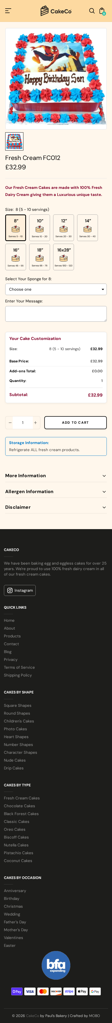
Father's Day (15, 922)
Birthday (11, 898)
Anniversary (15, 890)
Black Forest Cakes (21, 813)
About (9, 628)
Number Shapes (18, 744)
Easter (10, 945)
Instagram (24, 590)
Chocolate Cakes (19, 806)
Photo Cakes (15, 729)
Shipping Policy (18, 675)
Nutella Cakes (16, 845)
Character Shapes (20, 752)
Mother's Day (16, 929)
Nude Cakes (15, 760)
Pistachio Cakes (18, 853)
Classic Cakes (16, 821)
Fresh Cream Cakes (22, 798)
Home (9, 620)
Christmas (13, 906)
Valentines (13, 937)
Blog (7, 651)
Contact (11, 644)
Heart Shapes (16, 736)
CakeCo (32, 1015)
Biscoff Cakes (16, 837)
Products (12, 636)
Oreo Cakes (15, 829)
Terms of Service (19, 667)
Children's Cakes (19, 721)
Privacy (10, 659)
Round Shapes (17, 713)
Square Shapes (18, 705)
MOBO (94, 1015)
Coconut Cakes (18, 860)
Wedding (12, 914)
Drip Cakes (14, 768)
